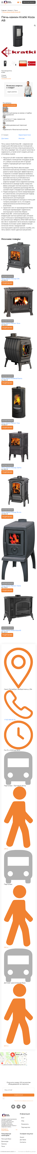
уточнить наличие (10, 105)
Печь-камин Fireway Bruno (11, 512)
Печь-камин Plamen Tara (10, 423)
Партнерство (25, 1127)
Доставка (23, 1140)
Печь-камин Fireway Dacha (11, 468)
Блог (22, 1118)
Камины (4, 1144)
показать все (6, 78)
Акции (22, 1137)
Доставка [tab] (4, 138)
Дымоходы (4, 1141)
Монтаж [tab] (22, 138)
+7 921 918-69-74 (10, 720)
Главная (3, 10)
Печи (16, 10)
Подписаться (18, 1095)
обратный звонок (29, 2)
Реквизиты (25, 1124)
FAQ (22, 1121)
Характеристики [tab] (25, 135)
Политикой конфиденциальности (23, 1100)
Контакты (23, 1142)
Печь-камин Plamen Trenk (11, 586)
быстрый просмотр (7, 276)
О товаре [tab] (4, 135)
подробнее (7, 283)
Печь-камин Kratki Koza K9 (11, 630)
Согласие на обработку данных (27, 1151)
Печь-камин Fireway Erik (10, 279)
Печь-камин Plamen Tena (10, 323)
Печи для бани (6, 1139)
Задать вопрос (12, 92)
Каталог (10, 10)
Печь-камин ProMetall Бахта (11, 378)
